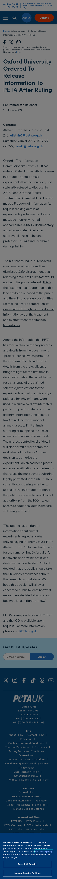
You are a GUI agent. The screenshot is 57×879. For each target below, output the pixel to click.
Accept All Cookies (27, 864)
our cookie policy (43, 851)
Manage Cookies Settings (27, 873)
